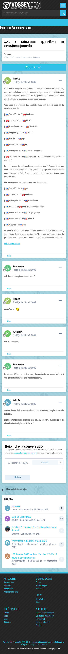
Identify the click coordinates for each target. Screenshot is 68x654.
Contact (39, 626)
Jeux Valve (40, 599)
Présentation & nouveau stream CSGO (30, 541)
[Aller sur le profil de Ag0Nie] (7, 518)
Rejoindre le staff (43, 622)
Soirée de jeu (41, 586)
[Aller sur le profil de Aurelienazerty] (7, 556)
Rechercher (8, 589)
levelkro (15, 534)
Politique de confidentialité (17, 649)
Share (18, 477)
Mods (38, 602)
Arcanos (18, 266)
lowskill (15, 510)
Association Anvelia (11, 642)
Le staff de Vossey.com (45, 616)
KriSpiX (18, 331)
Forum (38, 583)
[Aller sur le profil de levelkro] (7, 529)
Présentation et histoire (45, 613)
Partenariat (40, 619)
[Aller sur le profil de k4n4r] (7, 402)
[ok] (63, 13)
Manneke (16, 506)
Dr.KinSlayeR (17, 544)
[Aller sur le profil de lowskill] (7, 508)
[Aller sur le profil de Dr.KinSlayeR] (7, 543)
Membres (39, 589)
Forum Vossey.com (16, 28)
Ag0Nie (15, 520)
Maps (6, 619)
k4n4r (16, 400)
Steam (6, 613)
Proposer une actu (11, 592)
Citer (9, 256)
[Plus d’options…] (60, 80)
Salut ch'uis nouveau (21, 517)
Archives (7, 586)
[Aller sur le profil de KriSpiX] (7, 333)
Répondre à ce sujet (34, 67)
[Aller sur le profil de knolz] (7, 80)
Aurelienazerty (18, 561)
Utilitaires (7, 622)
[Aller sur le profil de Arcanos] (7, 268)
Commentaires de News (30, 58)
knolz (9, 55)
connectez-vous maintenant (25, 453)
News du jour (9, 583)
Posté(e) (24, 82)
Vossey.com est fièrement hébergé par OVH (44, 649)
